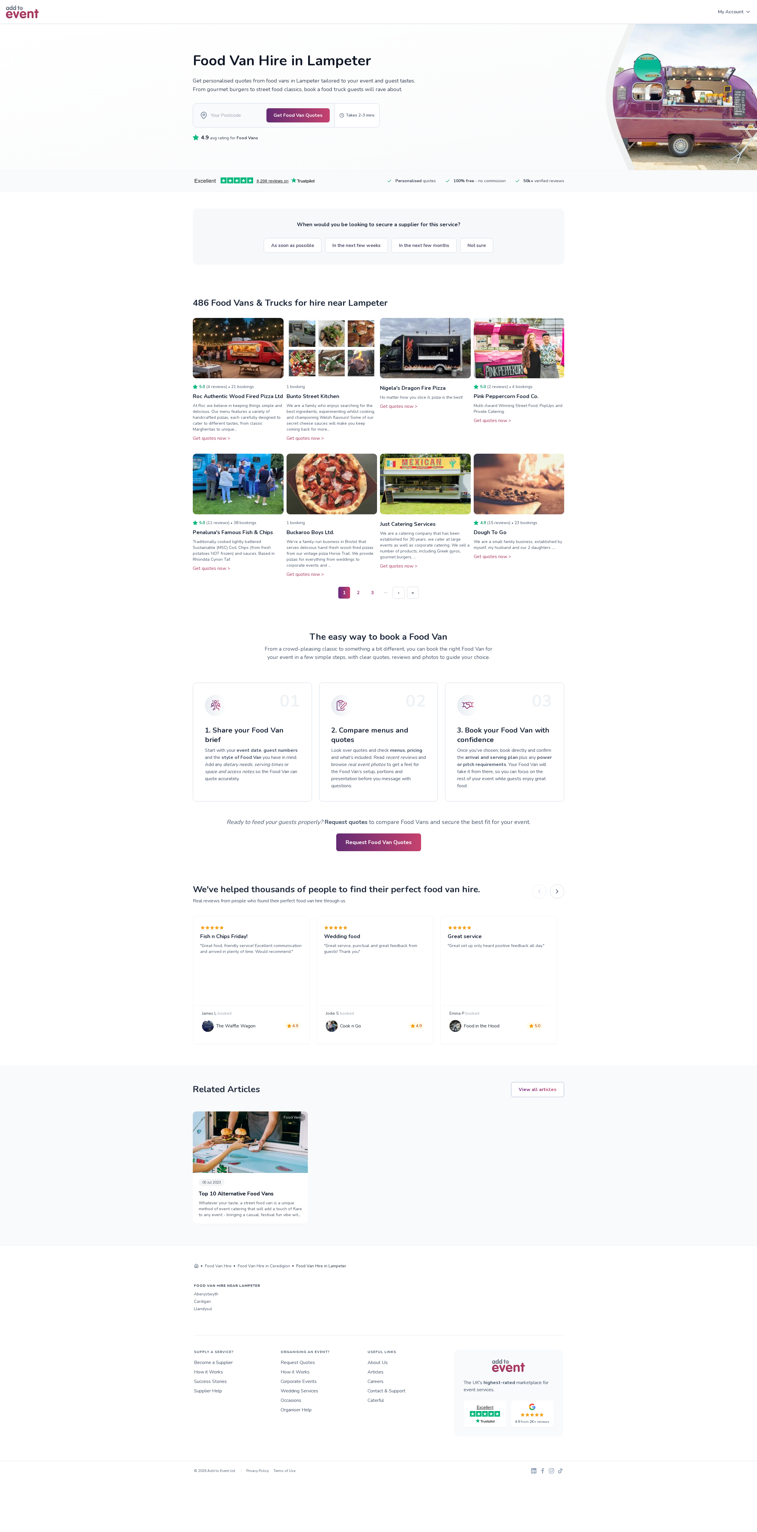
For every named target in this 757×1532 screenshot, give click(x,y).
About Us (378, 1362)
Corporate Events (299, 1381)
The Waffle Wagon (235, 1026)
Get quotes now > (211, 438)
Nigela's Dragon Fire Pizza (413, 388)
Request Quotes (298, 1362)
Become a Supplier (213, 1362)
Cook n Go (350, 1026)
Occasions (291, 1400)
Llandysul (203, 1309)
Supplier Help (208, 1391)
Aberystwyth (206, 1294)
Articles (376, 1372)
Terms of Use (284, 1470)
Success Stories (210, 1381)
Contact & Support (386, 1391)
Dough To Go (490, 532)
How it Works (208, 1372)
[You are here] (196, 1266)
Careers (376, 1381)
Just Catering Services (408, 524)
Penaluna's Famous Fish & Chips (233, 532)
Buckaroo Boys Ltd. (310, 532)
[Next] (557, 891)
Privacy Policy (257, 1470)
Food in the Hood (481, 1026)
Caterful (376, 1400)
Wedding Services (299, 1391)
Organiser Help (296, 1410)
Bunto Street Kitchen (313, 396)
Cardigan (202, 1301)
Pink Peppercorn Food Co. (506, 396)
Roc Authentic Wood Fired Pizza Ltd (238, 396)
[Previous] (539, 891)
